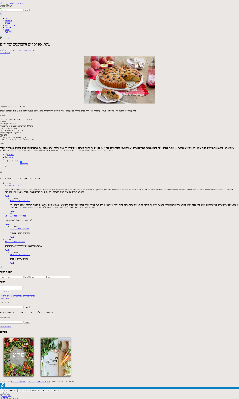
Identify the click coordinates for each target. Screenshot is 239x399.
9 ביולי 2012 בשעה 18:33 (14, 185)
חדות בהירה (23, 391)
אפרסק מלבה (5, 53)
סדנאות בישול (10, 25)
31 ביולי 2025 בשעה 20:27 (20, 255)
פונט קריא (46, 391)
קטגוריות (8, 21)
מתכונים (8, 18)
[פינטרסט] (1, 6)
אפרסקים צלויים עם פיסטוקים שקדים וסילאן (18, 50)
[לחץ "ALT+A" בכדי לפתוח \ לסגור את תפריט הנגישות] (2, 385)
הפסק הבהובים (35, 391)
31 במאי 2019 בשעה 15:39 (15, 216)
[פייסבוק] (2, 6)
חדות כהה (13, 391)
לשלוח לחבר (13, 161)
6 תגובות (10, 155)
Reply (7, 196)
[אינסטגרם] (7, 6)
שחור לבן (4, 391)
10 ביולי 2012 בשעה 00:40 (20, 201)
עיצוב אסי (31, 381)
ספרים (7, 23)
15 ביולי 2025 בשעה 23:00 (15, 242)
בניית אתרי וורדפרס (18, 381)
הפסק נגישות (6, 396)
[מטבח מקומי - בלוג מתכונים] (11, 3)
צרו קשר (8, 32)
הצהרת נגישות (5, 326)
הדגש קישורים (56, 391)
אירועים (8, 27)
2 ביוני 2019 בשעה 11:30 (19, 229)
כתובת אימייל (5, 318)
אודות (7, 30)
